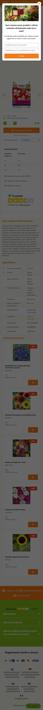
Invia (21, 56)
